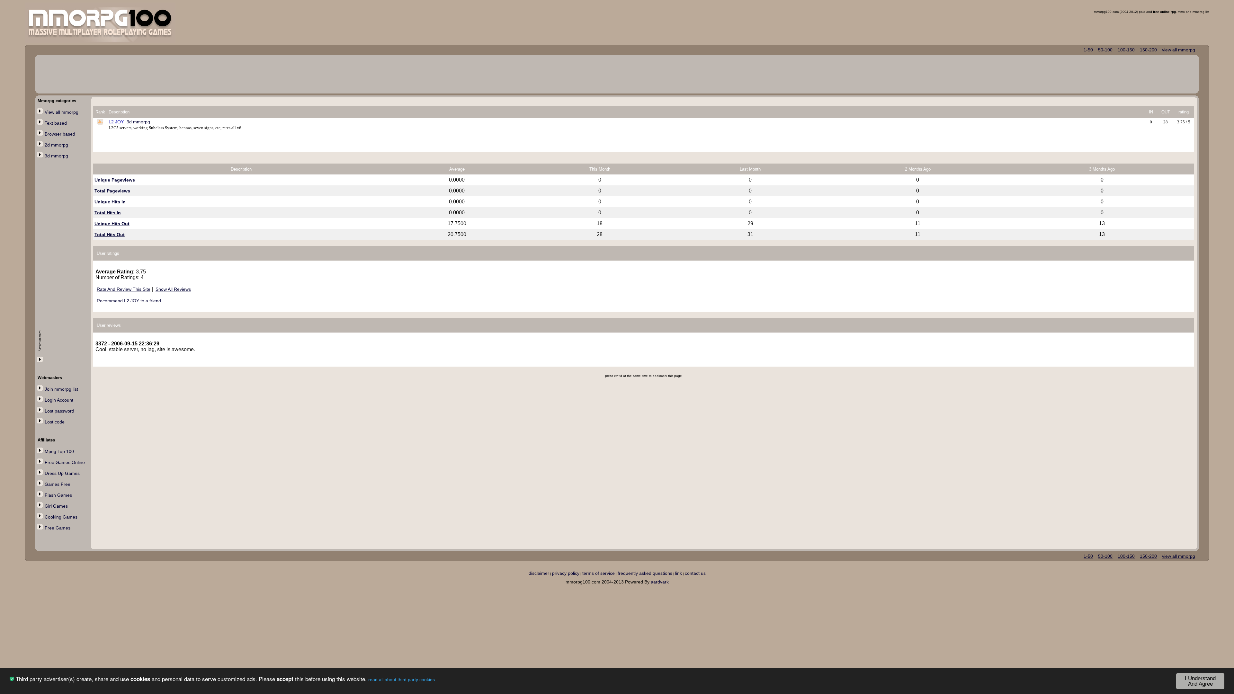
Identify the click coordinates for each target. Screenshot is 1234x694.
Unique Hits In (110, 201)
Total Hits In (107, 212)
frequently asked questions (645, 573)
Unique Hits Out (112, 223)
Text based (56, 123)
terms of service (598, 573)
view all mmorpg (1178, 49)
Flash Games (58, 495)
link (678, 573)
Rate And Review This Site (123, 289)
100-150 (1126, 49)
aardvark (660, 581)
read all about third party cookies (401, 679)
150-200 (1148, 49)
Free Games (57, 527)
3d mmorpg (56, 155)
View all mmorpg (61, 112)
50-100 (1105, 49)
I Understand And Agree (1200, 681)
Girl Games (56, 506)
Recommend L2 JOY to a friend (129, 300)
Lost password (59, 411)
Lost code (55, 421)
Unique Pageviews (114, 179)
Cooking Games (61, 517)
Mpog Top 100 (59, 451)
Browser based (60, 134)
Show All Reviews (173, 289)
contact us (695, 573)
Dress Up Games (62, 473)
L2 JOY (116, 121)
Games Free (57, 484)
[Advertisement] (64, 265)
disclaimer (539, 573)
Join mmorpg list (61, 389)
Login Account (59, 400)
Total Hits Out (109, 234)
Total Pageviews (112, 190)
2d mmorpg (56, 144)
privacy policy (565, 573)
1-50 (1088, 49)
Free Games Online (65, 462)
